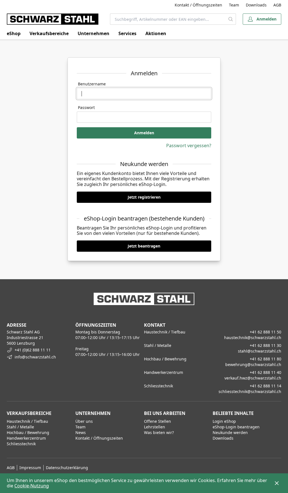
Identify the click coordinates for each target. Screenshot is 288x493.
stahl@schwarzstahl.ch (259, 351)
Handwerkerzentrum (26, 438)
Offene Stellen (157, 421)
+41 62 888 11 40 (265, 372)
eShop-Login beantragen (236, 427)
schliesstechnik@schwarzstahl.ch (250, 391)
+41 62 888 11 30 (265, 345)
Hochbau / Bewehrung (28, 432)
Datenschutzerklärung (67, 467)
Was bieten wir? (159, 432)
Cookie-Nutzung (31, 486)
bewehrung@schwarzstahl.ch (253, 364)
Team (234, 5)
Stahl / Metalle (20, 427)
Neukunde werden (230, 432)
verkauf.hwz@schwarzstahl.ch (252, 378)
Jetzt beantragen (144, 246)
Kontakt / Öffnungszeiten (198, 5)
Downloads (256, 5)
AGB (277, 5)
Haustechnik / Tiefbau (27, 421)
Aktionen (155, 33)
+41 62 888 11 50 (265, 332)
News (80, 432)
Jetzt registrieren (144, 197)
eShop (14, 33)
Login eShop (224, 421)
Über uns (84, 421)
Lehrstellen (154, 427)
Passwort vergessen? (188, 145)
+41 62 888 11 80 (265, 359)
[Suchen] (231, 19)
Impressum (30, 467)
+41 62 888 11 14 (265, 386)
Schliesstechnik (21, 443)
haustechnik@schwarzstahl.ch (252, 337)
